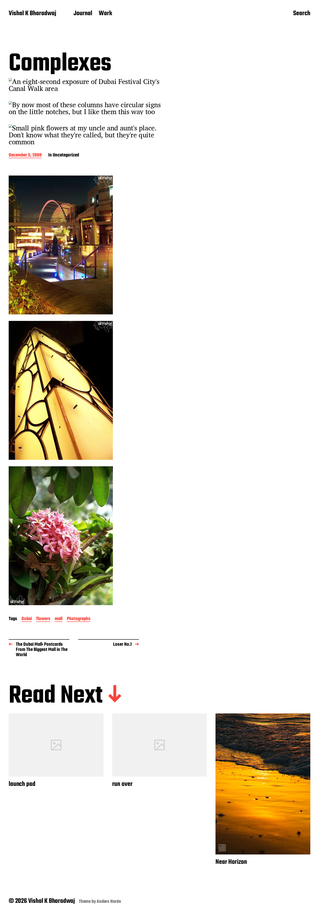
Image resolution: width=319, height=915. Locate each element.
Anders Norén (109, 901)
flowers (43, 619)
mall (58, 619)
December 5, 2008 (25, 155)
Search (301, 13)
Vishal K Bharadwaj (32, 13)
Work (105, 13)
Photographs (78, 619)
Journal (83, 13)
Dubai (26, 619)
